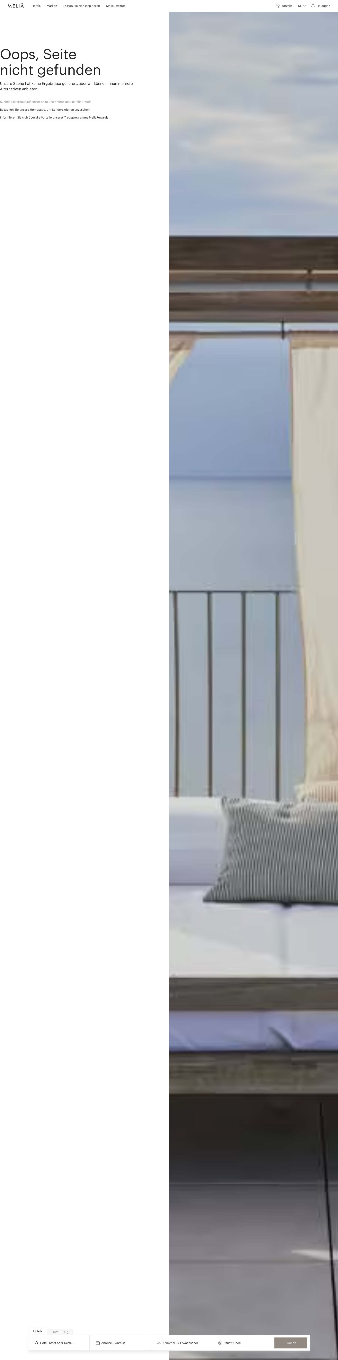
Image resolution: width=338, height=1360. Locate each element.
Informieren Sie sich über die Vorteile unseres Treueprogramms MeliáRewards (54, 117)
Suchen (291, 1343)
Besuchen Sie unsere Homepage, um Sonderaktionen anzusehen (45, 109)
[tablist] (169, 1331)
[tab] (37, 1331)
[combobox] (302, 5)
